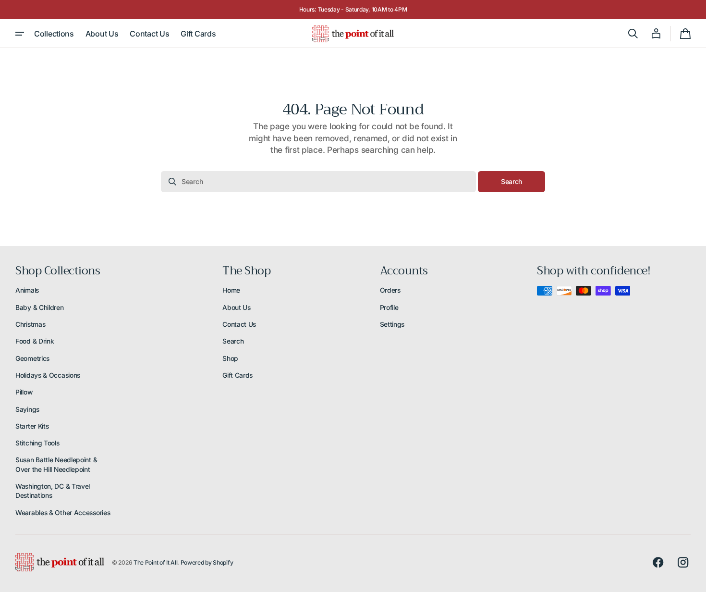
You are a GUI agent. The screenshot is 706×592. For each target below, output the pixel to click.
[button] (633, 33)
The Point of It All (155, 562)
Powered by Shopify (207, 562)
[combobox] (318, 181)
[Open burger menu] (19, 33)
